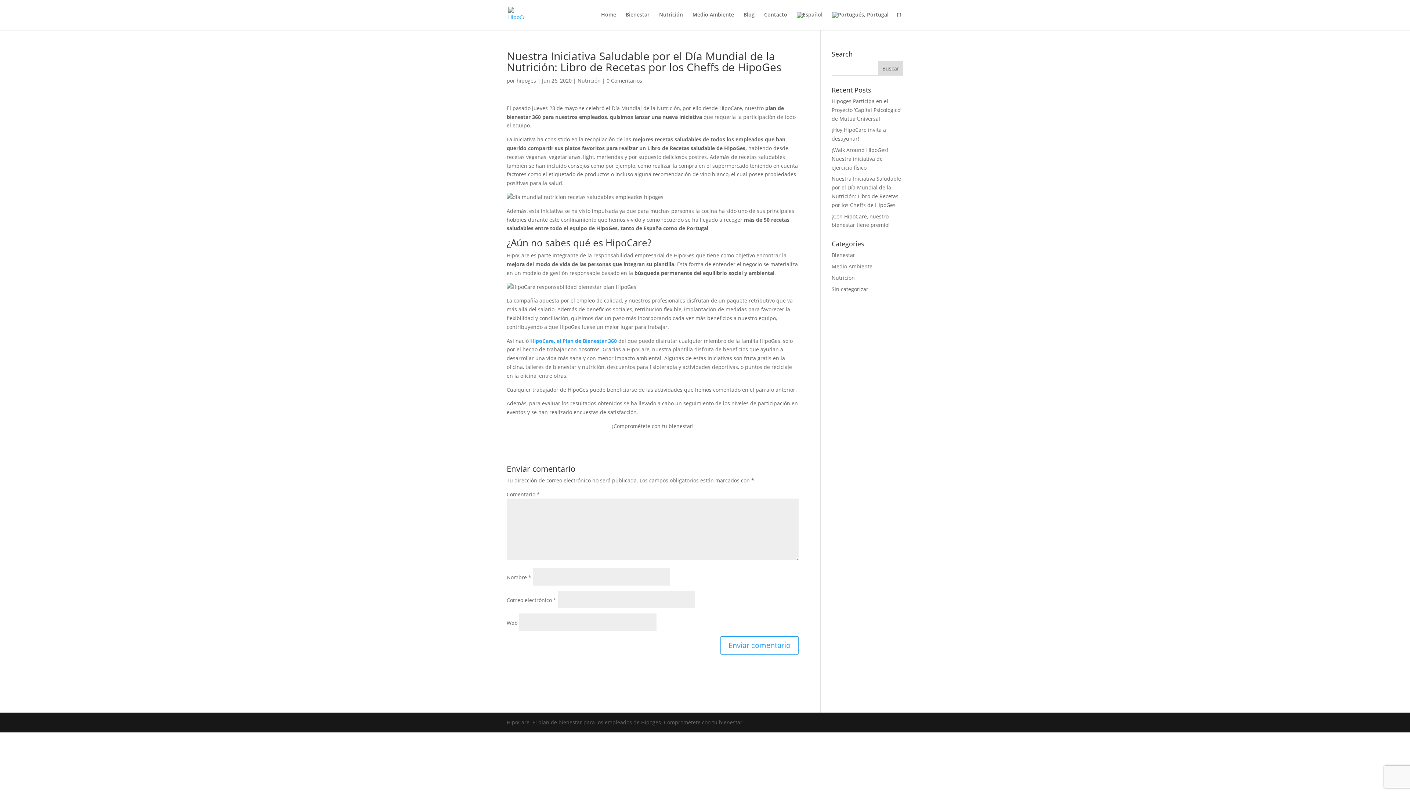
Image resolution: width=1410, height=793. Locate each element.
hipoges (526, 80)
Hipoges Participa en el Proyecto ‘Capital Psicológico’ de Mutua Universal (866, 110)
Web (512, 622)
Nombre (519, 577)
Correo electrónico (531, 600)
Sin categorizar (850, 289)
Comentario (523, 494)
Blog (749, 15)
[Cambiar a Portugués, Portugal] (860, 21)
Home (608, 15)
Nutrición (671, 15)
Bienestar (638, 15)
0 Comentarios (624, 80)
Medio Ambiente (713, 15)
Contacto (775, 15)
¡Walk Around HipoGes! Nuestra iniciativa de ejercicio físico (860, 158)
